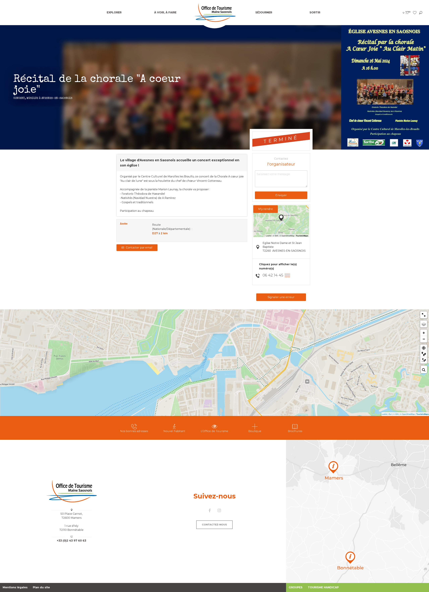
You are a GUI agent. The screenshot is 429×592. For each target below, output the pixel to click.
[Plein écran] (424, 315)
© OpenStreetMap (407, 414)
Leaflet (384, 414)
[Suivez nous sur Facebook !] (209, 510)
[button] (421, 13)
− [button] (424, 339)
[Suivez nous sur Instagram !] (219, 510)
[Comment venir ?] (357, 511)
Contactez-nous (214, 524)
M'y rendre (265, 209)
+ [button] (424, 333)
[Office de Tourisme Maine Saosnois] (71, 491)
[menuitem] (114, 12)
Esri (390, 414)
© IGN (396, 414)
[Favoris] (415, 12)
